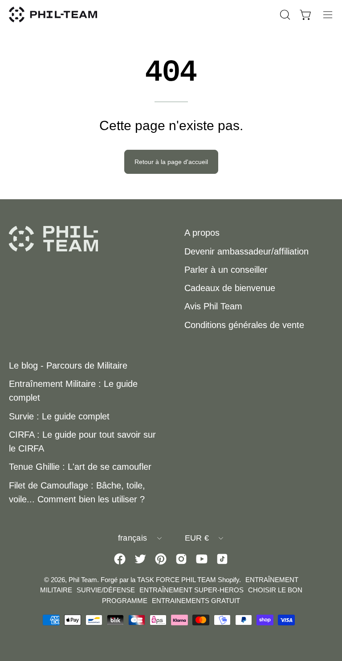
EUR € (197, 538)
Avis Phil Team (213, 306)
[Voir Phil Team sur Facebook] (119, 559)
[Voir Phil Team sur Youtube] (201, 559)
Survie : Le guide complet (59, 416)
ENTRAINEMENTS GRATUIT (196, 600)
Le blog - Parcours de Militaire (68, 365)
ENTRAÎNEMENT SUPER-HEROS (191, 590)
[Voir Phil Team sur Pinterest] (160, 559)
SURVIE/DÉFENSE (106, 590)
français (132, 538)
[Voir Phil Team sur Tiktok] (222, 559)
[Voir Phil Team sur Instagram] (181, 559)
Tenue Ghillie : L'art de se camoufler (80, 467)
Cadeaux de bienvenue (229, 288)
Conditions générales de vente (244, 325)
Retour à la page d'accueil (171, 161)
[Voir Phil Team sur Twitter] (140, 559)
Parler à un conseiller (226, 270)
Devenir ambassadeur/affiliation (246, 251)
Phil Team (83, 579)
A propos (202, 233)
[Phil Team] (53, 14)
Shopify (228, 579)
